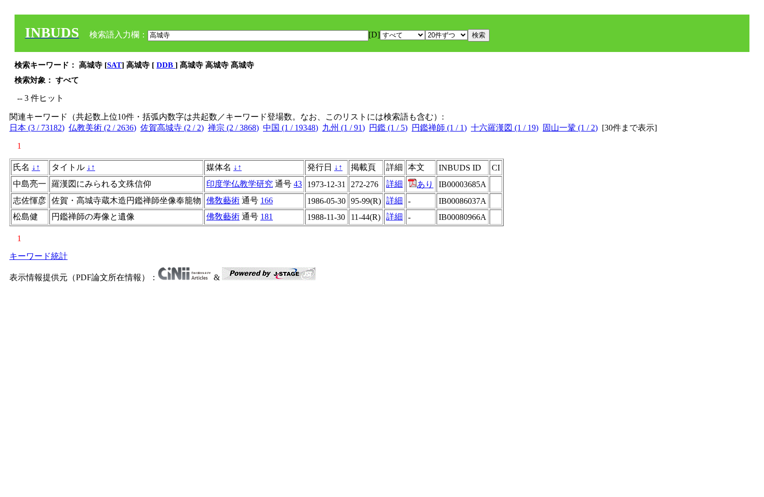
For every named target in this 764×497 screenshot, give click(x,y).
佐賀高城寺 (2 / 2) (172, 127)
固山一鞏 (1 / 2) (570, 127)
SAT (114, 65)
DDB (165, 65)
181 (266, 216)
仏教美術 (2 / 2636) (102, 127)
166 (266, 200)
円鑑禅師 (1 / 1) (439, 127)
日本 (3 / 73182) (36, 127)
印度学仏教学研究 (239, 183)
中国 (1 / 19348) (290, 127)
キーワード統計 (38, 256)
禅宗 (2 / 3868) (233, 127)
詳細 (394, 183)
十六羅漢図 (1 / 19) (504, 127)
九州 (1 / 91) (343, 127)
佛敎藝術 (223, 200)
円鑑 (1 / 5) (388, 127)
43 (298, 183)
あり (425, 184)
